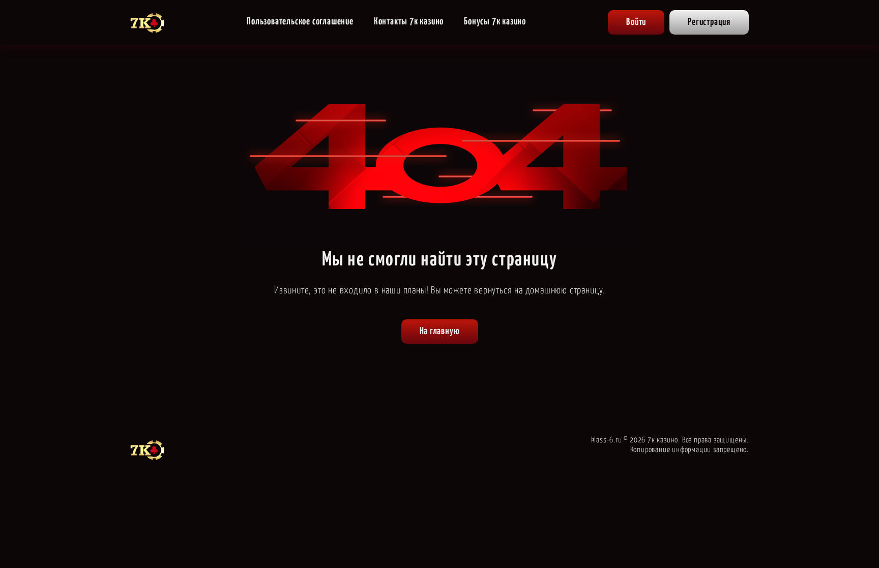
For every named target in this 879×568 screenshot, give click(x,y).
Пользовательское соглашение (300, 21)
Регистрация (709, 22)
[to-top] (776, 538)
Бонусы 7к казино (495, 21)
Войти (636, 22)
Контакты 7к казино (409, 21)
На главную (440, 331)
